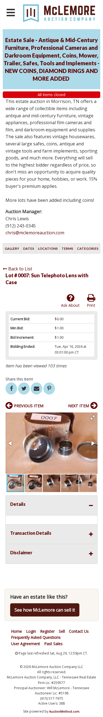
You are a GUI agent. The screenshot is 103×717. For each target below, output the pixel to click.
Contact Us (79, 631)
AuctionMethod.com (64, 711)
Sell (62, 631)
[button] (92, 417)
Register (47, 631)
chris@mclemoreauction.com (34, 233)
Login (31, 631)
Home (16, 631)
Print (91, 305)
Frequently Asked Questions (36, 637)
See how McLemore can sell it (45, 610)
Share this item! (19, 379)
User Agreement (25, 643)
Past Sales (53, 643)
